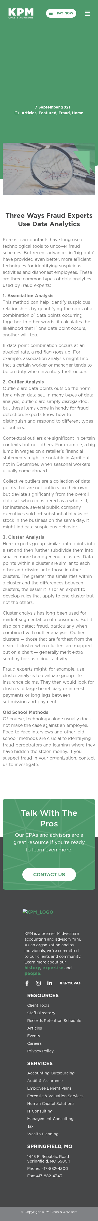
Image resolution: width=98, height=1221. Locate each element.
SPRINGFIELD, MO (49, 1146)
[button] (87, 13)
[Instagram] (38, 983)
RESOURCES (43, 995)
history (32, 967)
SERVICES (40, 1063)
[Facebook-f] (27, 983)
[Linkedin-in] (49, 983)
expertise (52, 967)
